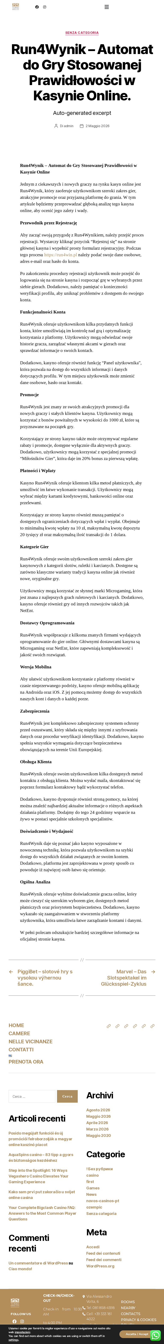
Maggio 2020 (98, 1135)
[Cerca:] (31, 1097)
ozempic (94, 1207)
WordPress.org (100, 1266)
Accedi (92, 1247)
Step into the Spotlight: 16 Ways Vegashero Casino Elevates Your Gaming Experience (39, 1176)
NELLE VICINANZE (30, 1041)
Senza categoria (82, 33)
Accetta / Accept (137, 1334)
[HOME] (109, 1026)
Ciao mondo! (20, 1269)
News (91, 1194)
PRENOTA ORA (26, 1062)
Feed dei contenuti (103, 1253)
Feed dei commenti (103, 1259)
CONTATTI (21, 1049)
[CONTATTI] (135, 1026)
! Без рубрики (99, 1169)
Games (93, 1188)
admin (68, 126)
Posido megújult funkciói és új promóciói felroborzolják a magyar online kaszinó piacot (40, 1139)
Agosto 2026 (98, 1110)
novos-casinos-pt (102, 1201)
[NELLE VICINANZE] (126, 1026)
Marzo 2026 (97, 1129)
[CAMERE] (117, 1026)
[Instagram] (44, 7)
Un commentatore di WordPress (38, 1263)
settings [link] (13, 1340)
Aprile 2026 (97, 1122)
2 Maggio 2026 (98, 126)
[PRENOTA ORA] (152, 1026)
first (90, 1181)
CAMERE (19, 1033)
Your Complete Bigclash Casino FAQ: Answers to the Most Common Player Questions (42, 1213)
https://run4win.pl (60, 255)
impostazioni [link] (22, 1332)
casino (92, 1175)
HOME (16, 1025)
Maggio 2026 (98, 1116)
